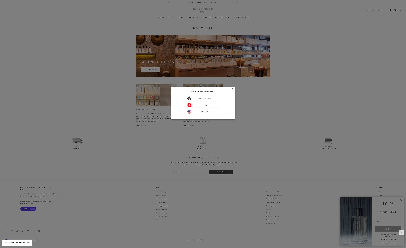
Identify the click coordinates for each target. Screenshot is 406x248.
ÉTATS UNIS (205, 112)
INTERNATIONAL (205, 98)
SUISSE (205, 105)
